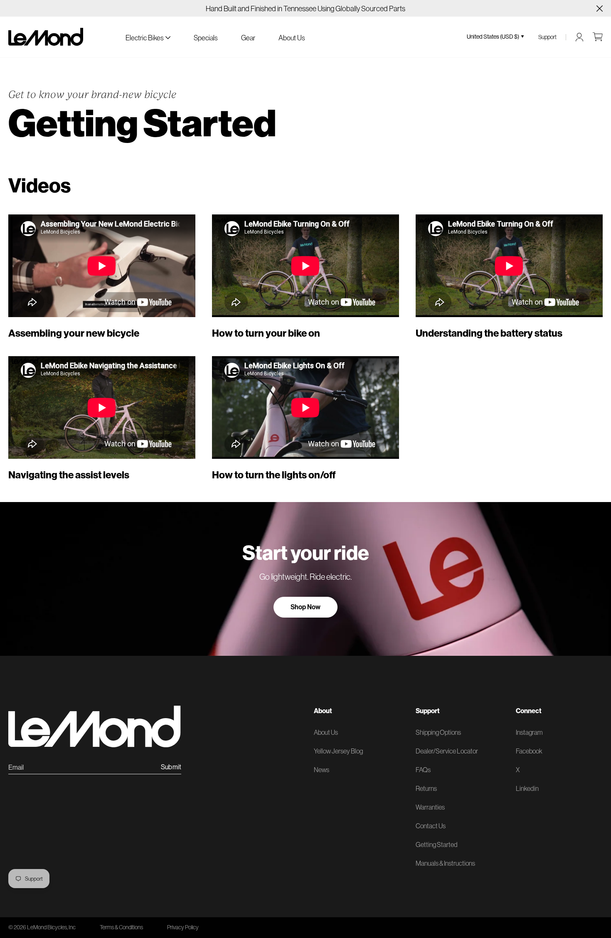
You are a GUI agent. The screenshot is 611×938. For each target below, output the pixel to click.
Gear (248, 37)
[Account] (579, 37)
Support (547, 37)
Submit (171, 767)
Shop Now (305, 607)
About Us (291, 37)
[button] (148, 37)
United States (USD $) (493, 36)
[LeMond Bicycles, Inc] (45, 37)
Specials (206, 37)
